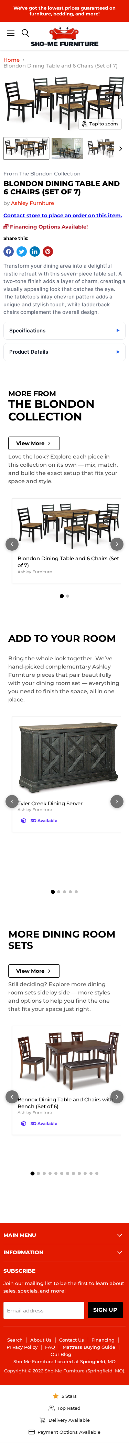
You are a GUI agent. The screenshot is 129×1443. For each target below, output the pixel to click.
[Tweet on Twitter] (22, 251)
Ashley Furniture (32, 203)
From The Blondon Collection (41, 174)
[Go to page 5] (76, 891)
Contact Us (71, 1340)
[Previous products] (12, 544)
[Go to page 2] (67, 596)
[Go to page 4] (70, 891)
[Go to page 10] (85, 1173)
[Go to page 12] (96, 1173)
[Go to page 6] (61, 1173)
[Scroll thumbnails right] (119, 148)
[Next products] (116, 544)
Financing (103, 1340)
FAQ (50, 1347)
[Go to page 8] (73, 1173)
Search (15, 1340)
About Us (41, 1340)
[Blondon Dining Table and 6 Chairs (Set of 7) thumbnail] (26, 148)
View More (30, 443)
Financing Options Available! (48, 226)
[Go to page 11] (91, 1173)
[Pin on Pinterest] (48, 251)
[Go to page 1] (62, 596)
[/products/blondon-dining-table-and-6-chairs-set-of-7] (68, 527)
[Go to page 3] (64, 891)
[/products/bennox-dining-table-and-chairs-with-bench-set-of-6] (68, 1061)
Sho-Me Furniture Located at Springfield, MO (64, 1361)
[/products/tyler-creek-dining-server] (68, 758)
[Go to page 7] (67, 1173)
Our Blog (61, 1354)
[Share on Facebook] (8, 251)
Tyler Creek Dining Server (50, 803)
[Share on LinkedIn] (35, 251)
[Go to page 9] (79, 1173)
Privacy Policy (22, 1347)
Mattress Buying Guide (89, 1347)
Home (11, 60)
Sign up (105, 1310)
